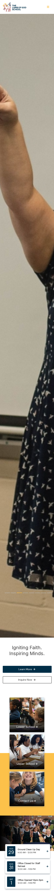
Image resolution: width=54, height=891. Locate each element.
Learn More (25, 669)
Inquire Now (25, 679)
